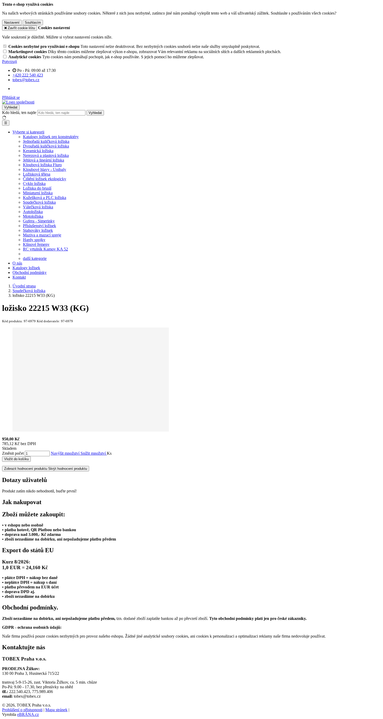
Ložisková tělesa (36, 174)
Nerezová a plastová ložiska (46, 155)
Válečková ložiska (38, 207)
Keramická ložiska (38, 151)
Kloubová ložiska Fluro (42, 165)
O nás (17, 263)
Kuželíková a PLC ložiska (44, 197)
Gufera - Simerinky (39, 221)
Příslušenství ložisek (39, 225)
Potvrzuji (9, 61)
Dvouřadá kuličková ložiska (46, 146)
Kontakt (19, 277)
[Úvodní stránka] (18, 102)
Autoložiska (33, 211)
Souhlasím (33, 22)
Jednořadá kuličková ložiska (46, 141)
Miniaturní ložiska (38, 193)
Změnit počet (13, 453)
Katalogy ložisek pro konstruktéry (51, 136)
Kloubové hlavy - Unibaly (44, 169)
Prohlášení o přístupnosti (22, 710)
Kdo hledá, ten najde (19, 112)
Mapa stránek (56, 710)
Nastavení (12, 22)
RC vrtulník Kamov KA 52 (45, 249)
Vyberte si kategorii (28, 132)
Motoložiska (33, 216)
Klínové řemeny (36, 244)
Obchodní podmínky (30, 272)
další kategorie (35, 258)
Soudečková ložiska (39, 202)
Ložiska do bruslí (37, 188)
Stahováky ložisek (38, 230)
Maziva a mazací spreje (42, 235)
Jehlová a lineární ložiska (43, 160)
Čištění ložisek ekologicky (44, 179)
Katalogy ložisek (26, 268)
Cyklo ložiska (34, 183)
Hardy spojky (34, 239)
